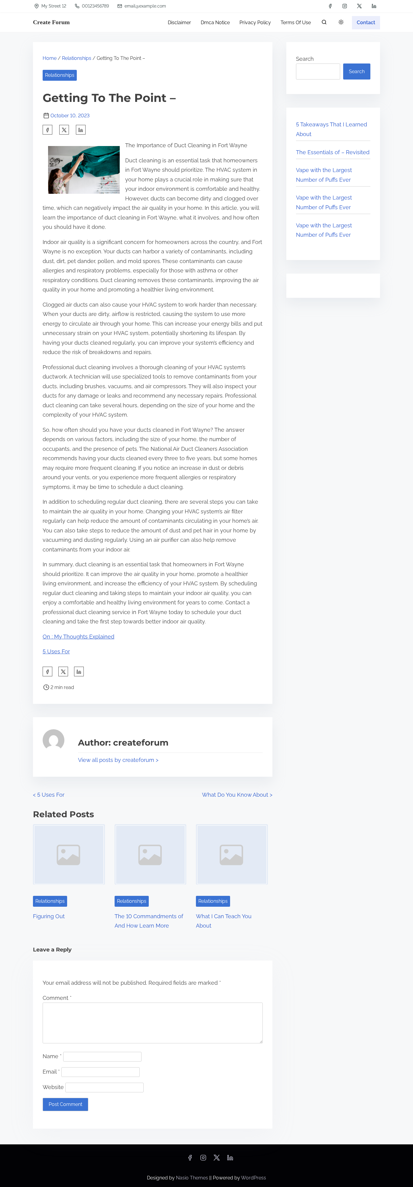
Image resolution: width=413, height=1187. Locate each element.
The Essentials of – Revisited (332, 152)
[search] (324, 23)
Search (305, 59)
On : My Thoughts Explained (78, 636)
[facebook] (330, 6)
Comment (57, 998)
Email (51, 1071)
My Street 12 (53, 6)
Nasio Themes (192, 1178)
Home (50, 58)
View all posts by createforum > (118, 760)
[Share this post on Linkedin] (81, 130)
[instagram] (345, 6)
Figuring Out (49, 916)
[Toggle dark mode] (340, 23)
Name (52, 1056)
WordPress (253, 1178)
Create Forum (51, 22)
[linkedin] (374, 6)
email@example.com (144, 6)
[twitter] (359, 6)
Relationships (76, 58)
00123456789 (95, 6)
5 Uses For (56, 651)
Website (53, 1087)
